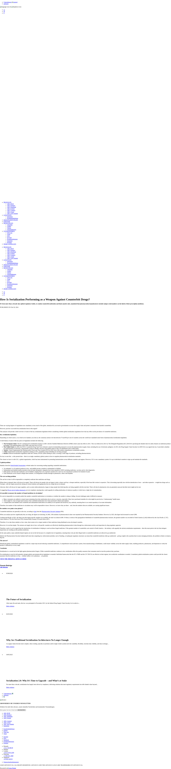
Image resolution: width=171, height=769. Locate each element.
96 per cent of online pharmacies (16, 490)
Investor (9, 237)
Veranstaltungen (11, 229)
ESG (8, 236)
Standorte (9, 241)
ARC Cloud (10, 212)
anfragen (6, 4)
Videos (9, 228)
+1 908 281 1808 (8, 756)
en (4, 10)
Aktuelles (9, 225)
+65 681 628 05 (8, 759)
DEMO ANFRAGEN (10, 244)
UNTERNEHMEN (9, 231)
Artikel (9, 226)
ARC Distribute (11, 207)
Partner (6, 730)
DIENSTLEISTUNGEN (11, 220)
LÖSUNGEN (7, 215)
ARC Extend (11, 208)
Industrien (10, 217)
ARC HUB (10, 204)
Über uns (9, 233)
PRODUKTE (7, 202)
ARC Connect (11, 210)
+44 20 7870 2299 (9, 752)
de (4, 11)
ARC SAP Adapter (12, 213)
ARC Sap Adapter (9, 724)
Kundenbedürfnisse (12, 218)
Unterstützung (8, 2)
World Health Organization (18, 465)
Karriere (9, 242)
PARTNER (7, 221)
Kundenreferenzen (12, 239)
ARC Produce (11, 205)
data (35, 511)
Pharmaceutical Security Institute (51, 511)
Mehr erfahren (10, 606)
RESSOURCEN (8, 223)
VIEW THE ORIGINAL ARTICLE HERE (13, 559)
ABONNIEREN (21, 710)
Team (8, 234)
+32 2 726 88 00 (8, 748)
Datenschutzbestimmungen (11, 762)
